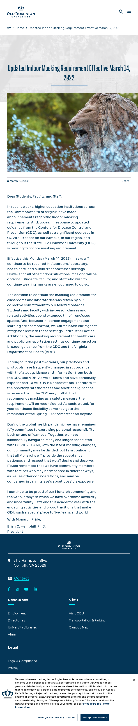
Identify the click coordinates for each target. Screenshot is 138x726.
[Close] (134, 680)
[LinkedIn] (35, 589)
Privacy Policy (92, 703)
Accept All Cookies (94, 717)
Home (19, 28)
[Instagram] (17, 589)
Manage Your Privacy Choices (56, 717)
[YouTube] (26, 589)
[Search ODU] (121, 11)
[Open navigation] (129, 11)
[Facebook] (9, 589)
